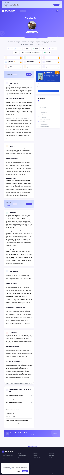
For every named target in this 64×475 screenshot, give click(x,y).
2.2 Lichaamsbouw (43, 109)
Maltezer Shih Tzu (36, 457)
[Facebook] (49, 463)
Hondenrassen (31, 15)
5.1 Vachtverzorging (43, 122)
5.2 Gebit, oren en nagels (44, 124)
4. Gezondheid (42, 116)
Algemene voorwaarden (58, 473)
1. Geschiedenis (43, 100)
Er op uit (40, 10)
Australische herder (36, 461)
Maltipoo (35, 455)
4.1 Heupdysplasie (43, 117)
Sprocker (34, 463)
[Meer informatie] (14, 61)
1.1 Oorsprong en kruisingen (44, 102)
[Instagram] (51, 463)
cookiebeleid (11, 468)
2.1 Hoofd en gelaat (43, 107)
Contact (19, 453)
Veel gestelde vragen (22, 455)
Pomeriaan (35, 459)
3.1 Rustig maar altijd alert (44, 112)
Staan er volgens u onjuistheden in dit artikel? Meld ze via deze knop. (20, 383)
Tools (19, 459)
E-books (50, 457)
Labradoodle (35, 453)
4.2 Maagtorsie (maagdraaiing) (45, 119)
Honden (22, 10)
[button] (13, 57)
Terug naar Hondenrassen (32, 446)
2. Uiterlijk (42, 105)
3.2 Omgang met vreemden (44, 114)
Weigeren (18, 471)
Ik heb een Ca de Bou (33, 32)
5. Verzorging (42, 121)
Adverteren (56, 4)
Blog (18, 457)
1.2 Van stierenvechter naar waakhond (46, 103)
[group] (32, 433)
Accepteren (25, 471)
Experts (34, 10)
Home (18, 10)
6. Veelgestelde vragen (44, 126)
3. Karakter (42, 111)
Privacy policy (50, 473)
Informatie (28, 10)
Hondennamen (51, 455)
